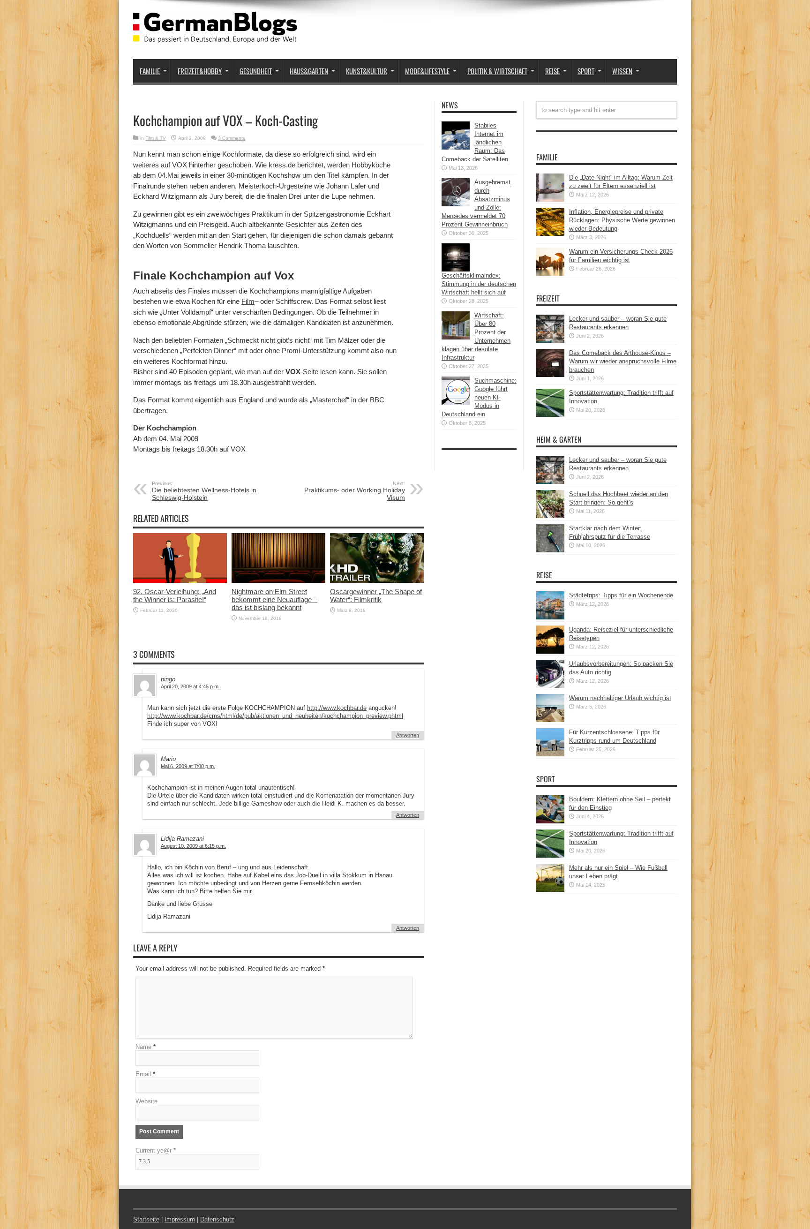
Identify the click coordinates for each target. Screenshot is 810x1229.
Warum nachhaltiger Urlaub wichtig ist (620, 697)
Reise (552, 71)
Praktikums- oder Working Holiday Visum (354, 491)
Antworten (407, 735)
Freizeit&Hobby (200, 71)
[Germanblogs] (215, 35)
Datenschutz (217, 1219)
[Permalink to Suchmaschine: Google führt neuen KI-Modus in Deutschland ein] (456, 402)
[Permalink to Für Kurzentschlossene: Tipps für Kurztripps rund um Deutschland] (550, 754)
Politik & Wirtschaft (497, 71)
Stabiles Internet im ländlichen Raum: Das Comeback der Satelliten (475, 142)
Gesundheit (256, 71)
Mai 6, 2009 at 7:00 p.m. (188, 766)
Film (248, 301)
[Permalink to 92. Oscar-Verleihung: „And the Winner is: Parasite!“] (180, 580)
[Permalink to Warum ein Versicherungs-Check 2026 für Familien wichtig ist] (550, 273)
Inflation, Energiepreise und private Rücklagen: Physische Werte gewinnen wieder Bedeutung (622, 220)
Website (146, 1101)
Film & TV (155, 138)
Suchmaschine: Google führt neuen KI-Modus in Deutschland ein (479, 397)
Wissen (622, 71)
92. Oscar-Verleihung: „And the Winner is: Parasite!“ (174, 595)
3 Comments (231, 138)
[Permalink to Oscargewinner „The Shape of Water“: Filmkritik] (377, 580)
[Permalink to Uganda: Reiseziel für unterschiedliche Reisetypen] (550, 651)
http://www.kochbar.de (337, 707)
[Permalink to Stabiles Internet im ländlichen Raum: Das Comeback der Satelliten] (456, 147)
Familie (150, 71)
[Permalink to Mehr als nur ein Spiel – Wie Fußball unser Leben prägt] (550, 889)
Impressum (180, 1219)
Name (143, 1046)
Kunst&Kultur (366, 71)
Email (143, 1074)
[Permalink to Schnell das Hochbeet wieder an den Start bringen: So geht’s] (550, 516)
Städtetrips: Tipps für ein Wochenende (621, 595)
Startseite (146, 1219)
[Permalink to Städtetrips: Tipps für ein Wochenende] (550, 617)
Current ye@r (155, 1150)
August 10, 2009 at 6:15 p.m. (193, 846)
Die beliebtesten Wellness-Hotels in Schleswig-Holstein (204, 491)
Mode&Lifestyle (427, 71)
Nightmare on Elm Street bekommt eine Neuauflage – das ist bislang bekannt (274, 599)
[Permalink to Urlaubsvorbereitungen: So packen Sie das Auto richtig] (550, 685)
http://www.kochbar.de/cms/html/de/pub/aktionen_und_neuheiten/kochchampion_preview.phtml (275, 715)
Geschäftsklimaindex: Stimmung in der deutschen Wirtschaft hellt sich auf (479, 284)
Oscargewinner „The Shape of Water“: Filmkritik (376, 595)
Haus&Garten (309, 71)
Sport (586, 71)
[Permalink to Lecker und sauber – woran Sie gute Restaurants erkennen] (550, 340)
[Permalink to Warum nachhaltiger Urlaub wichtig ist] (550, 720)
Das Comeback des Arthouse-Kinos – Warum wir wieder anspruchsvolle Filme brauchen (622, 361)
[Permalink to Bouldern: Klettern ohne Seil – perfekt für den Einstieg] (550, 821)
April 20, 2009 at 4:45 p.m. (190, 686)
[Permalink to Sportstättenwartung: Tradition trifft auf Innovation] (550, 414)
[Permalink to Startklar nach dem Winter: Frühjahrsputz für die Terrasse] (550, 550)
